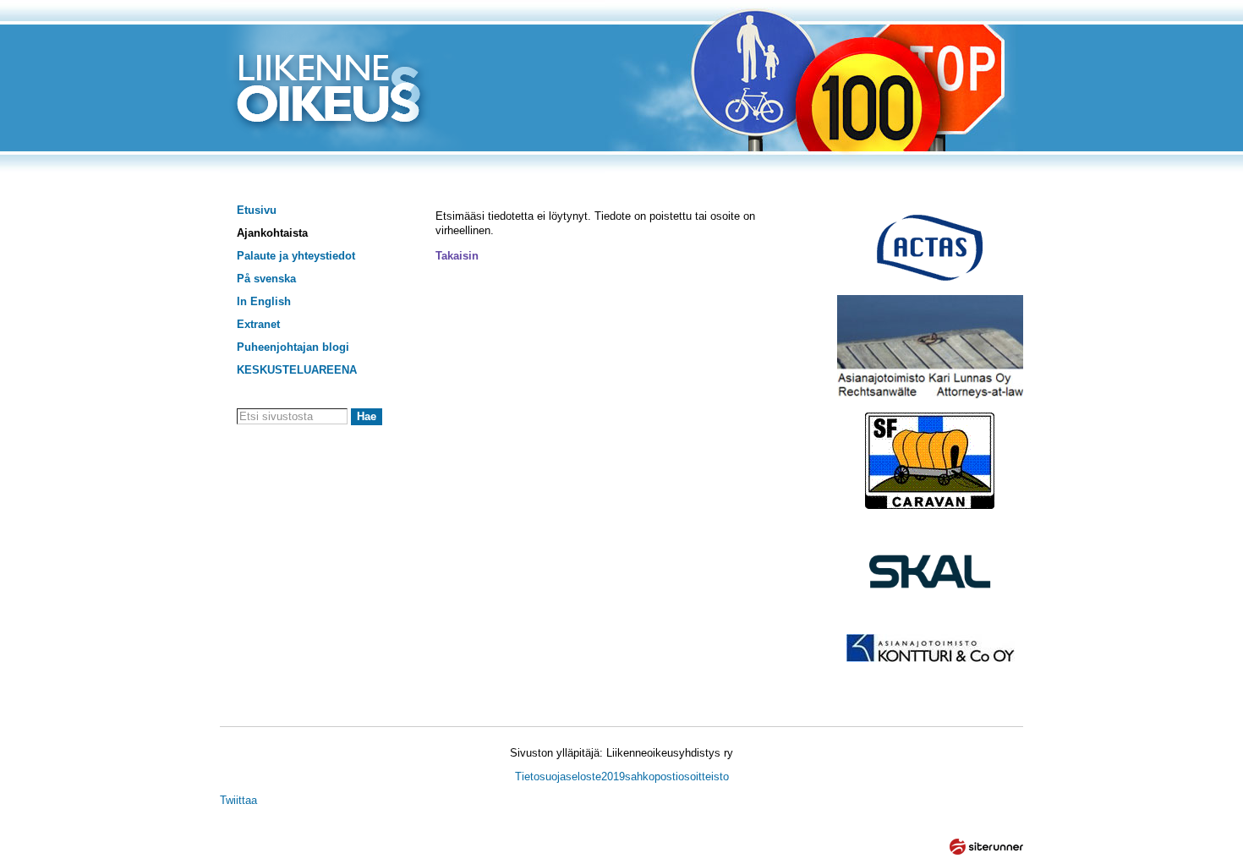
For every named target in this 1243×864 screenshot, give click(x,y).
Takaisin (457, 255)
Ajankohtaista (272, 233)
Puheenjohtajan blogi (293, 347)
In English (264, 301)
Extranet (258, 324)
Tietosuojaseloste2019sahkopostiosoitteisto (622, 776)
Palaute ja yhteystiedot (296, 255)
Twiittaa (238, 800)
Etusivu (257, 210)
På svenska (266, 278)
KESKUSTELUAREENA (297, 370)
